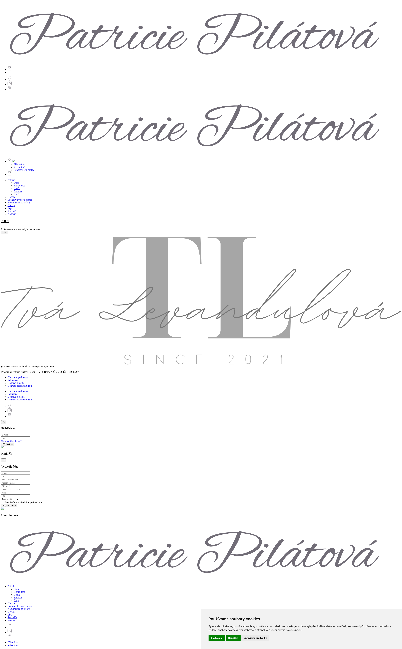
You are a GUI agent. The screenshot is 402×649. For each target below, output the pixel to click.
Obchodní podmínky (18, 377)
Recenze (18, 191)
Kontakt (12, 214)
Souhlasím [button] (217, 638)
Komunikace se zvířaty (19, 202)
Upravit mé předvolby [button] (255, 638)
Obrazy (11, 205)
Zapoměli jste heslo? (24, 170)
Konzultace (19, 185)
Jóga (10, 208)
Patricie (11, 180)
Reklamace (13, 380)
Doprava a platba (16, 383)
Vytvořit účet (20, 167)
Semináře (12, 211)
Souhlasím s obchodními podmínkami (23, 502)
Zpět (5, 232)
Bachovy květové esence (20, 199)
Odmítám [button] (233, 638)
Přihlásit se (19, 164)
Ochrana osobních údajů (20, 385)
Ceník (17, 188)
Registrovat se (9, 505)
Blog (16, 194)
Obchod (12, 197)
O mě (16, 182)
